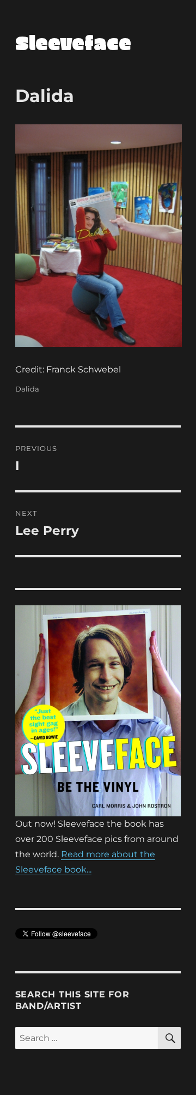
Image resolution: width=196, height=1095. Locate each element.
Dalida (27, 388)
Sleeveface (73, 42)
